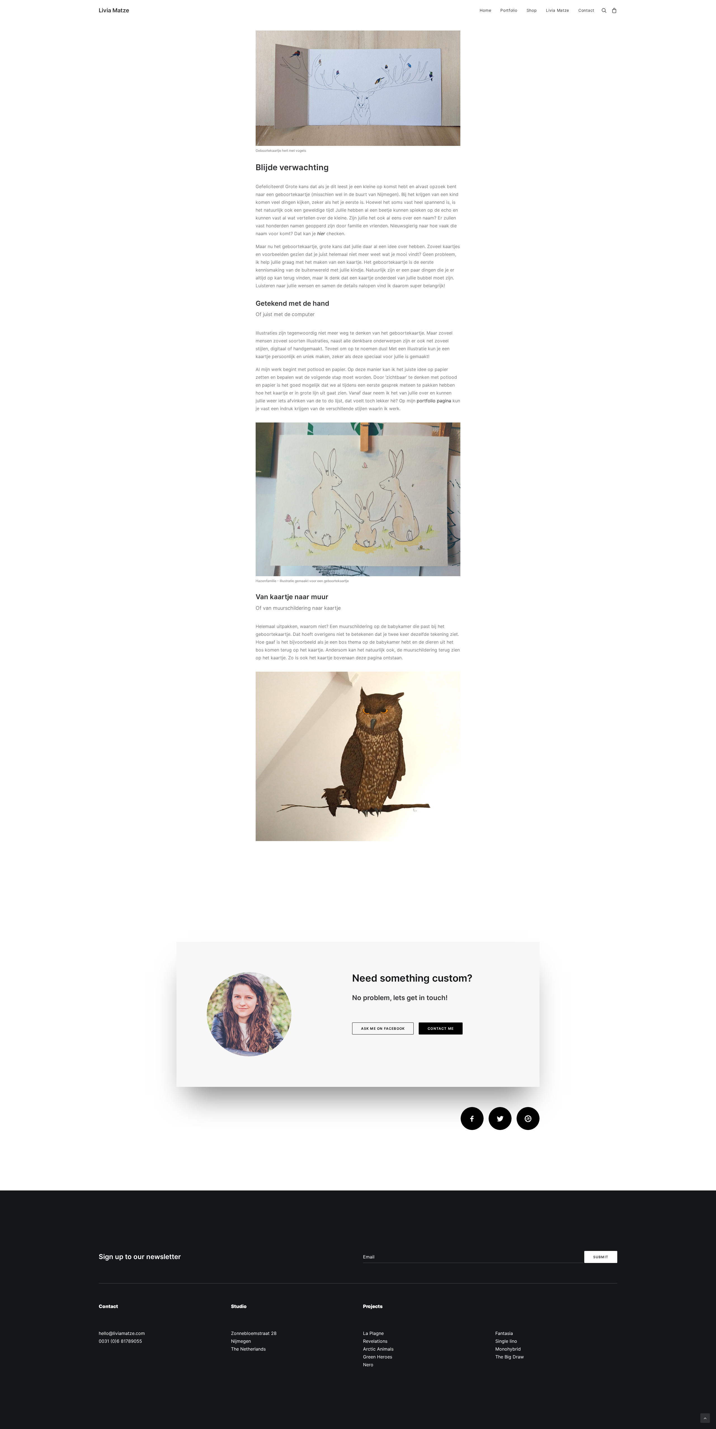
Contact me (441, 1028)
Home (485, 10)
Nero (368, 1364)
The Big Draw (509, 1357)
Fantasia (504, 1333)
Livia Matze (557, 10)
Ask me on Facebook (383, 1028)
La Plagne (373, 1333)
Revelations (375, 1341)
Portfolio (508, 10)
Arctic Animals (378, 1349)
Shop (532, 10)
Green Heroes (377, 1357)
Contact (586, 10)
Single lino (506, 1341)
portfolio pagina (434, 400)
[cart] (613, 11)
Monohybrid (508, 1349)
